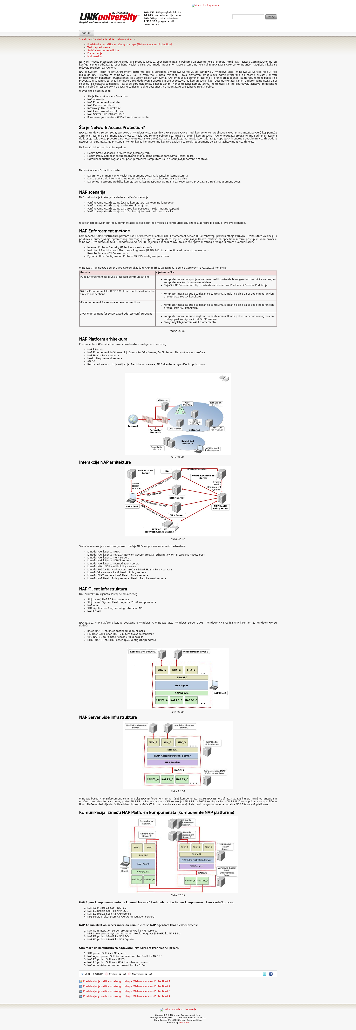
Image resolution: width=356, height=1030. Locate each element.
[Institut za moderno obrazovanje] (178, 1009)
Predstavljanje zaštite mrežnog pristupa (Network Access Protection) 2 (126, 986)
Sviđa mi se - (117, 974)
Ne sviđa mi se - (142, 974)
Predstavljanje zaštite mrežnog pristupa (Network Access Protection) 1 (126, 981)
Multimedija (94, 56)
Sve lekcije (84, 39)
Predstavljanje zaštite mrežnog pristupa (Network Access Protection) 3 (126, 991)
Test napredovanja (98, 47)
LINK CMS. (184, 1022)
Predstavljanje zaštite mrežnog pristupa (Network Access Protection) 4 (126, 996)
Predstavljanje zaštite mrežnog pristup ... (113, 39)
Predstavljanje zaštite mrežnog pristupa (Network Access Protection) (129, 44)
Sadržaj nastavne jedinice (103, 50)
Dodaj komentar (93, 974)
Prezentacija (94, 53)
